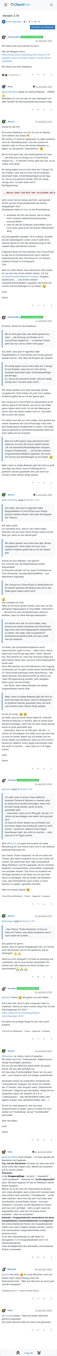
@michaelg (7, 1315)
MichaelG (12, 1269)
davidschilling (14, 37)
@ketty (5, 1274)
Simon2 (11, 121)
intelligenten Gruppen (27, 276)
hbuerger (12, 780)
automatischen (9, 276)
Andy (10, 86)
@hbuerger (7, 921)
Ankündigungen (14, 21)
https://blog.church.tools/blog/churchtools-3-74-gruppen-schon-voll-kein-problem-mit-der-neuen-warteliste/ (27, 57)
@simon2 (6, 789)
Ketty (10, 1152)
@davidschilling (9, 91)
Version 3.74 (32, 500)
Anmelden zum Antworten (42, 27)
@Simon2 (11, 843)
